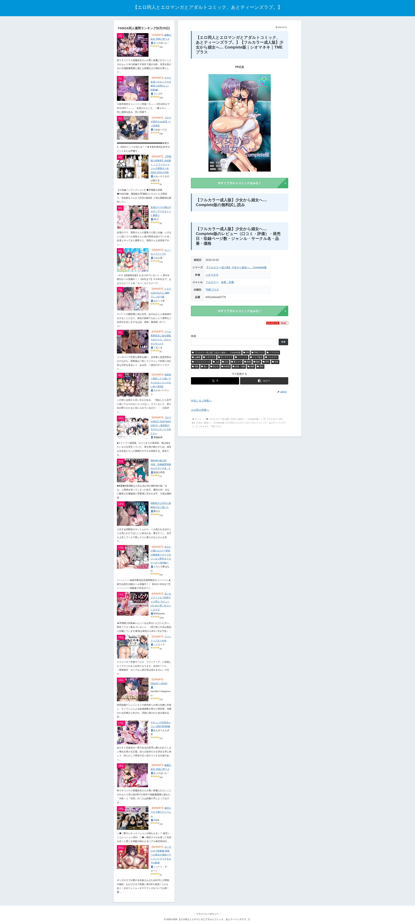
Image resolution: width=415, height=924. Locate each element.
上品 (217, 362)
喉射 (258, 362)
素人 (206, 366)
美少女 (216, 366)
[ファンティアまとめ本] (132, 646)
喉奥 (249, 362)
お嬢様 (197, 357)
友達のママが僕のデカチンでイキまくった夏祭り (161, 211)
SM (247, 352)
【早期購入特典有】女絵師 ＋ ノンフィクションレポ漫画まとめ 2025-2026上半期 (161, 164)
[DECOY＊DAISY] (132, 689)
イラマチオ (274, 352)
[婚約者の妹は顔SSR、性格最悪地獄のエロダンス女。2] (132, 470)
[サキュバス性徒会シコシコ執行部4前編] (132, 732)
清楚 (196, 366)
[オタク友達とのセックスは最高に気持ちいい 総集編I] (132, 88)
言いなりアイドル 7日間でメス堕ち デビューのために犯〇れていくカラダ (161, 602)
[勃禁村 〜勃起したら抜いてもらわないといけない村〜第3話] (132, 385)
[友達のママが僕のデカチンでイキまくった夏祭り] (132, 217)
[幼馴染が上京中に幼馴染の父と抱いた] (132, 513)
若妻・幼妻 (227, 282)
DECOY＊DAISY (159, 683)
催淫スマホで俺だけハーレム (161, 812)
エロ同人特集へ (200, 410)
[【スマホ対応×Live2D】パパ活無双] (132, 128)
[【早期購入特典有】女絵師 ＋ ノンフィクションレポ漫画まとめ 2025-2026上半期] (132, 166)
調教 (252, 366)
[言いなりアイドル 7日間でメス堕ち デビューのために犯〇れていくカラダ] (132, 604)
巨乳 (267, 362)
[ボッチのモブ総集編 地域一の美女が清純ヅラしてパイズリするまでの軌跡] (132, 857)
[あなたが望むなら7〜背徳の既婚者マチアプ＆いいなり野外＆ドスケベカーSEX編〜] (132, 557)
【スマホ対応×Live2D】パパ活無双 (161, 122)
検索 (193, 336)
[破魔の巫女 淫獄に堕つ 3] (132, 45)
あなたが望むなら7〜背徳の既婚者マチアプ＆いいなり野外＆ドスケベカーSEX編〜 (161, 555)
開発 (261, 366)
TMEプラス (212, 289)
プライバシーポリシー (207, 914)
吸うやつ (238, 362)
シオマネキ (212, 274)
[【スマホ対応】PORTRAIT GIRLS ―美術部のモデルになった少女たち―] (132, 427)
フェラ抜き (257, 357)
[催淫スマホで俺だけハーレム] (132, 818)
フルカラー (212, 282)
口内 (226, 362)
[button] (264, 380)
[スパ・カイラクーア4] (132, 260)
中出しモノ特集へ (201, 400)
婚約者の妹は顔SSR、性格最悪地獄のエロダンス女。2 (161, 464)
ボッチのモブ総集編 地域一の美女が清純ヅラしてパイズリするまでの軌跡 (161, 855)
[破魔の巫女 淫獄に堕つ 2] (132, 775)
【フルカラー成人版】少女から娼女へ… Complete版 (236, 267)
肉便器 (227, 366)
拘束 (276, 362)
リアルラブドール (202, 362)
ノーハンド (242, 357)
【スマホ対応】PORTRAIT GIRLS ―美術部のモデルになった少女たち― (161, 425)
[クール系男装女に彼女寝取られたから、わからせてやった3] (132, 341)
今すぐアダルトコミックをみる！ (239, 183)
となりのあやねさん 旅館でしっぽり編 (161, 293)
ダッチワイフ (226, 357)
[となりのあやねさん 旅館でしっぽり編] (132, 299)
